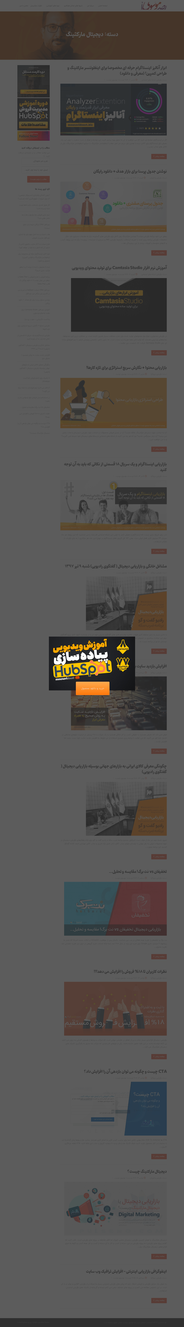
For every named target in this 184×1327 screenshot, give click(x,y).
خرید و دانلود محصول (92, 688)
